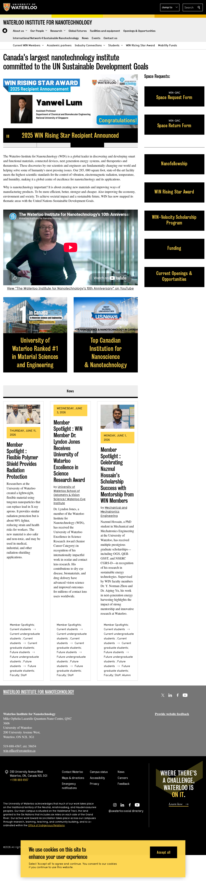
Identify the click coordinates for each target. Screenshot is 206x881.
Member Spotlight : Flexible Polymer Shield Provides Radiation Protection (22, 460)
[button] (169, 7)
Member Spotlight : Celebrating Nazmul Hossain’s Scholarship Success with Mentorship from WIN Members (117, 475)
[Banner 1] (20, 145)
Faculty (14, 675)
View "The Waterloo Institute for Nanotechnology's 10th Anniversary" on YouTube (70, 288)
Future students (20, 652)
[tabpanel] (70, 539)
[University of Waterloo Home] (20, 7)
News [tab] (70, 391)
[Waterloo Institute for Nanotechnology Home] (4, 30)
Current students (20, 629)
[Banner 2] (53, 145)
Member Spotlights (22, 624)
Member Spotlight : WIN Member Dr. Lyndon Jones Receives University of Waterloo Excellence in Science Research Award (69, 451)
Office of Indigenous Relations (46, 825)
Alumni (126, 675)
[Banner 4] (121, 145)
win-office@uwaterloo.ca (19, 750)
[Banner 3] (87, 145)
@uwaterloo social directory (126, 811)
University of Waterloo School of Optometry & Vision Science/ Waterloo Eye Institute (69, 495)
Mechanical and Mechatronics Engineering (114, 512)
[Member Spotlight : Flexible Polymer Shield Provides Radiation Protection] (23, 414)
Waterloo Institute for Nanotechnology (38, 692)
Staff (24, 675)
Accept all (163, 852)
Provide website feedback (172, 713)
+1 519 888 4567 (19, 780)
